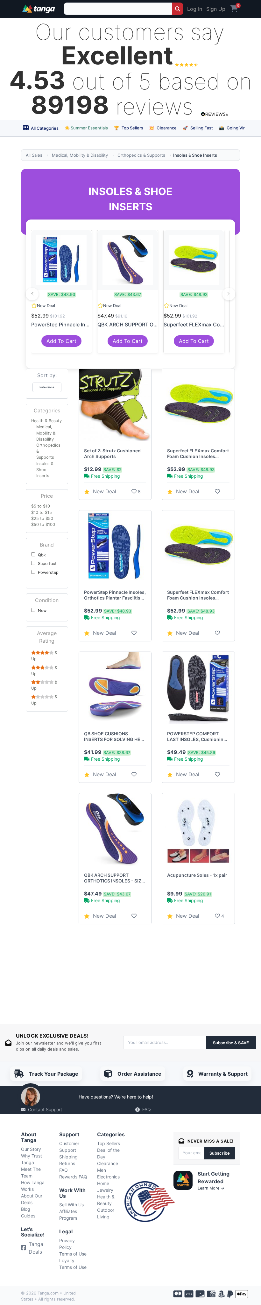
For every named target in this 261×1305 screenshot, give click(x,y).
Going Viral (233, 127)
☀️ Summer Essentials (86, 127)
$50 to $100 (43, 524)
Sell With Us (71, 1204)
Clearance (163, 127)
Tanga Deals (36, 1248)
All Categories (44, 128)
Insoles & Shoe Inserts (44, 469)
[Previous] (32, 294)
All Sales (34, 155)
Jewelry (105, 1190)
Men (101, 1170)
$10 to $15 (41, 512)
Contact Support (45, 1109)
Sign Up (215, 9)
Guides (28, 1215)
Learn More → (211, 1188)
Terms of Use (73, 1253)
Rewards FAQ (73, 1176)
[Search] (177, 9)
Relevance (46, 387)
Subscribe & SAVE (231, 1042)
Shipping (68, 1156)
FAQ (146, 1109)
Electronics (108, 1176)
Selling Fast (198, 127)
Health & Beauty (46, 420)
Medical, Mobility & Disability (80, 155)
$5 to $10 (40, 506)
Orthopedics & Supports (141, 155)
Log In (194, 9)
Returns (67, 1163)
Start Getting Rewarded (213, 1177)
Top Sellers (128, 127)
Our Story (31, 1149)
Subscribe (219, 1153)
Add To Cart (61, 341)
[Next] (228, 294)
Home (103, 1183)
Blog (25, 1209)
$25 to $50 (42, 518)
